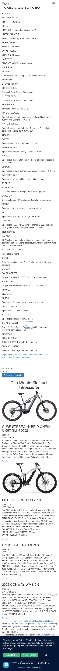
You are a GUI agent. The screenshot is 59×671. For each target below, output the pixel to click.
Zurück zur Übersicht (13, 375)
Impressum (17, 620)
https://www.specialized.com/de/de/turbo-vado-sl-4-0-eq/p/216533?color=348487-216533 (25, 356)
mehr (47, 655)
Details (5, 461)
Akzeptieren (29, 655)
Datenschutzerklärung (33, 667)
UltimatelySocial (47, 634)
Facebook (33, 331)
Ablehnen (11, 655)
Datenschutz (29, 620)
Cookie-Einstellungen (45, 620)
